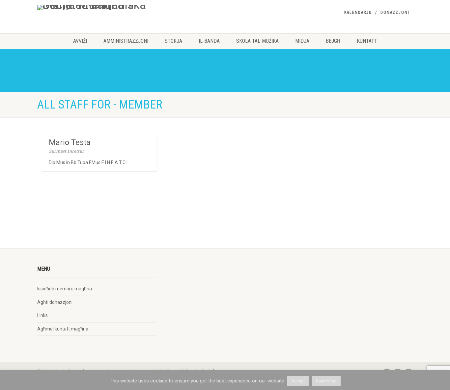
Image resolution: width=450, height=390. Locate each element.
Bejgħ (333, 41)
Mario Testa (70, 142)
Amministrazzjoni (125, 41)
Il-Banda (209, 41)
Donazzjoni (394, 12)
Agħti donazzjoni (54, 302)
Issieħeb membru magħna (64, 288)
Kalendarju (358, 12)
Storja (173, 41)
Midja (302, 41)
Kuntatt (367, 41)
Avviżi (80, 41)
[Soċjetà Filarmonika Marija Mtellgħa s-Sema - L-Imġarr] (96, 7)
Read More (326, 380)
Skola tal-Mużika (257, 41)
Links (42, 315)
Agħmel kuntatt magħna (62, 328)
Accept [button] (298, 380)
